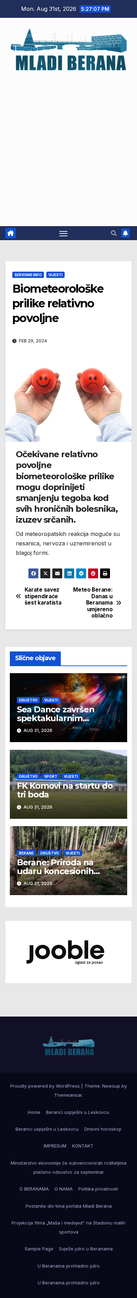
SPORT (50, 776)
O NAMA (63, 1189)
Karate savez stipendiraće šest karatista (43, 596)
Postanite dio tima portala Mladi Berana (69, 1206)
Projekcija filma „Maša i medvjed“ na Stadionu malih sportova (68, 1227)
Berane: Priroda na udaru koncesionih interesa (55, 871)
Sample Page (39, 1248)
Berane (26, 853)
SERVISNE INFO (28, 275)
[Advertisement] (68, 145)
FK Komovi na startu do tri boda (65, 790)
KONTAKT (82, 1146)
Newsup (111, 1086)
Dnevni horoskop (103, 1129)
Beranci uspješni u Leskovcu (77, 1112)
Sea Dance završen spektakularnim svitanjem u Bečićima (60, 718)
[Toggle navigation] (63, 233)
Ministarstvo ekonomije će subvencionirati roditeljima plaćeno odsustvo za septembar (68, 1167)
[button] (114, 233)
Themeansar (68, 1095)
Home (34, 1112)
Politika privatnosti (98, 1189)
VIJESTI (55, 275)
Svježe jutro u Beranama (86, 1248)
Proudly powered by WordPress (45, 1086)
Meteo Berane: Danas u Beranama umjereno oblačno (92, 603)
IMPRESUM (55, 1146)
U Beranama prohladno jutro (69, 1266)
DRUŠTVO (28, 700)
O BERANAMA (34, 1189)
